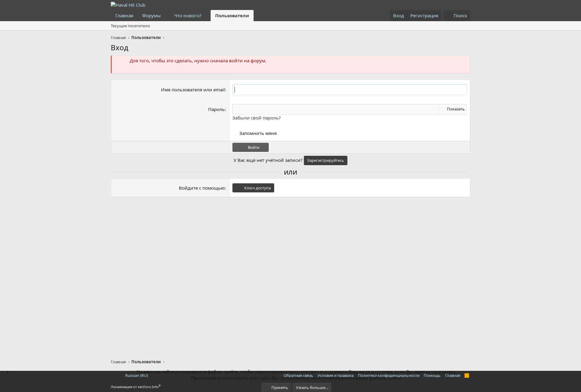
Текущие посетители (130, 25)
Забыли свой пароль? (256, 118)
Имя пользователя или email (193, 90)
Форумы (151, 15)
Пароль (216, 109)
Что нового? (188, 15)
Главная (124, 15)
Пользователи (232, 15)
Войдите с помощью (202, 188)
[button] (165, 15)
